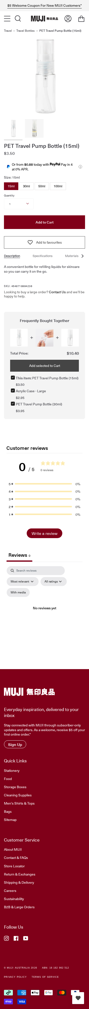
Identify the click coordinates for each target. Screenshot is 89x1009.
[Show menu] (7, 18)
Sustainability (14, 898)
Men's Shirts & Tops (19, 803)
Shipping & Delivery (19, 882)
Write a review (44, 533)
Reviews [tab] (19, 554)
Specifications (42, 255)
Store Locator (14, 866)
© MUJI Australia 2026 (20, 968)
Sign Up (15, 744)
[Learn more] (80, 166)
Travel (8, 30)
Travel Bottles (25, 30)
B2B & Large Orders (19, 907)
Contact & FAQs (16, 857)
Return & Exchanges (19, 874)
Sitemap (10, 819)
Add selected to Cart (44, 365)
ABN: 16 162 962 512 (55, 968)
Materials (71, 255)
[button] (44, 484)
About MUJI (13, 849)
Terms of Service (45, 977)
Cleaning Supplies (18, 795)
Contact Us (57, 291)
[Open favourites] (78, 998)
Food (8, 778)
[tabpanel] (44, 614)
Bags (8, 811)
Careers (10, 890)
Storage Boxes (15, 786)
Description (12, 255)
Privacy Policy (15, 977)
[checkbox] (18, 592)
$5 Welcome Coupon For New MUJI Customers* (44, 5)
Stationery (12, 770)
